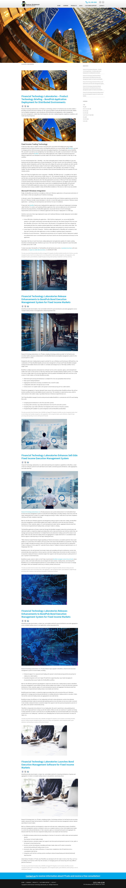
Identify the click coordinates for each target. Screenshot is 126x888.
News (40, 412)
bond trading (68, 718)
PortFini (84, 121)
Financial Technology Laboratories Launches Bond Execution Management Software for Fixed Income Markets (47, 764)
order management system (54, 414)
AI (83, 105)
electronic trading (65, 568)
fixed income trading (34, 255)
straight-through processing (44, 257)
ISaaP (53, 255)
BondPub (36, 154)
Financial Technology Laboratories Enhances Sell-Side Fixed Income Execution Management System (49, 457)
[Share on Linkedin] (28, 106)
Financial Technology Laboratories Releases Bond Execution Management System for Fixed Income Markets (93, 94)
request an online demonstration (37, 250)
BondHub (70, 148)
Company (28, 882)
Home (22, 882)
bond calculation (61, 718)
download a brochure (66, 248)
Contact (53, 882)
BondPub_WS (66, 253)
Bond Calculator (34, 412)
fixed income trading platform (45, 255)
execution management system (68, 412)
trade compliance (30, 571)
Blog (32, 253)
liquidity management (59, 255)
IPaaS (40, 569)
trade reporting (53, 257)
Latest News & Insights (87, 115)
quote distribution (34, 257)
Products (35, 882)
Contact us (31, 876)
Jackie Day (69, 257)
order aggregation (68, 255)
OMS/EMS (43, 412)
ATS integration (50, 253)
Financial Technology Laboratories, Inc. (30, 512)
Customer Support (45, 882)
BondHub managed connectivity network (63, 559)
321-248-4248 (92, 2)
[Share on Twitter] (25, 106)
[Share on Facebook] (22, 106)
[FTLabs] (30, 6)
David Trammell (44, 416)
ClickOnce (71, 253)
